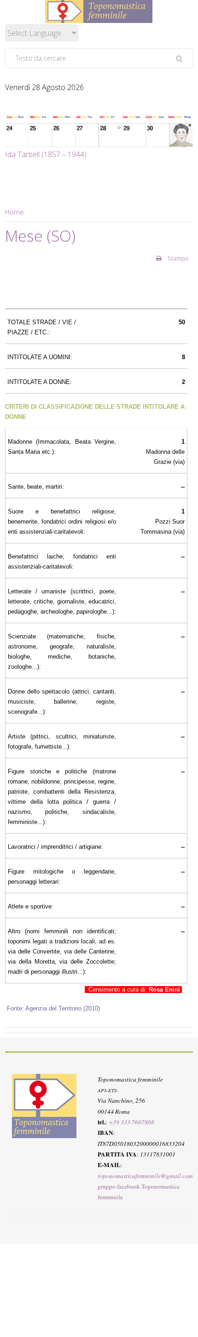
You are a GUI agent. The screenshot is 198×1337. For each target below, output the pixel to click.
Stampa (177, 258)
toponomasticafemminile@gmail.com (145, 1176)
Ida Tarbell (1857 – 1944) (46, 154)
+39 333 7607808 (131, 1122)
